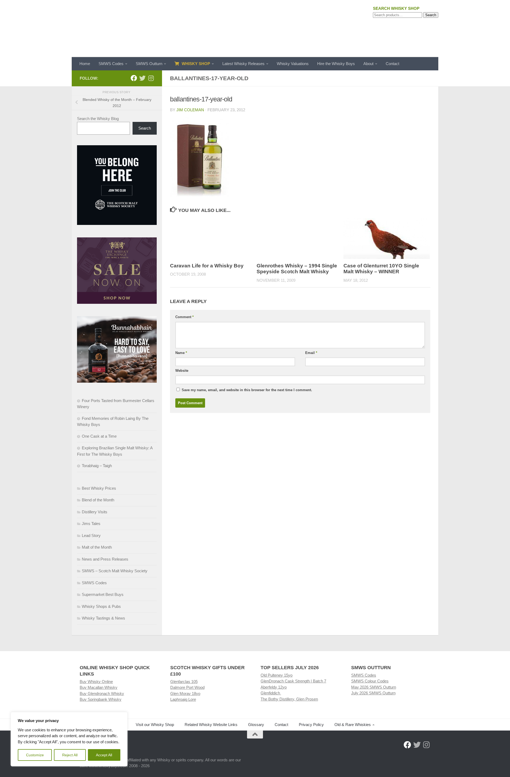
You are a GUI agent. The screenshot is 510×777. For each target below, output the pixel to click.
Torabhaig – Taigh (97, 465)
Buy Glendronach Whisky (102, 693)
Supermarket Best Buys (103, 594)
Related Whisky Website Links (211, 724)
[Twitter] (142, 78)
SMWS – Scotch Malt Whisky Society (114, 571)
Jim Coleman (190, 110)
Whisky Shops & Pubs (101, 606)
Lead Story (91, 535)
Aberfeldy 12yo (274, 687)
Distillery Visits (94, 512)
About (368, 63)
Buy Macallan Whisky (98, 687)
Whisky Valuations (293, 63)
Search (430, 15)
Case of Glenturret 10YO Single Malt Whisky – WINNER (381, 269)
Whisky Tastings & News (103, 618)
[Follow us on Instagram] (151, 78)
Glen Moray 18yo (185, 693)
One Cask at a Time (99, 436)
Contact (392, 63)
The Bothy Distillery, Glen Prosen (289, 699)
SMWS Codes (111, 63)
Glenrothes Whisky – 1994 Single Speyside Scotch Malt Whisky (297, 269)
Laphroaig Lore (183, 699)
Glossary (256, 724)
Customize (35, 755)
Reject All (70, 755)
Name (181, 353)
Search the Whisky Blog (98, 118)
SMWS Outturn (149, 63)
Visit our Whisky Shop (155, 724)
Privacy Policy (311, 724)
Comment (184, 317)
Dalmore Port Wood (187, 687)
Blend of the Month (98, 500)
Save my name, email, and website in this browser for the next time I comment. (247, 390)
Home (84, 63)
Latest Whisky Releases (243, 63)
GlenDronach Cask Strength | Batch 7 (293, 681)
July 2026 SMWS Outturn (373, 693)
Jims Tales (91, 523)
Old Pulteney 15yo (276, 675)
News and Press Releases (105, 559)
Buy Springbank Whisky (100, 699)
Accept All (104, 755)
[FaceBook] (134, 78)
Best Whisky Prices (99, 488)
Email (311, 353)
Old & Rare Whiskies (352, 724)
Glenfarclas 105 (184, 681)
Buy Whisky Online (96, 681)
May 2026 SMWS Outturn (373, 687)
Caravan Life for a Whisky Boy (207, 265)
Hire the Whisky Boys (336, 63)
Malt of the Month (97, 547)
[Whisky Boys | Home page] (255, 28)
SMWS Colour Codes (370, 681)
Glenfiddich (271, 693)
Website (181, 371)
